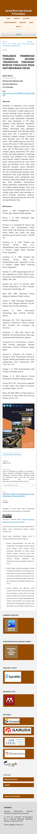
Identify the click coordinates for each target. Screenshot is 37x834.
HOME (8, 18)
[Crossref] (18, 721)
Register (23, 22)
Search (18, 34)
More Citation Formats (11, 485)
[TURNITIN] (18, 677)
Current (16, 18)
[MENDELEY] (18, 700)
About (18, 27)
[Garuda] (18, 731)
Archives (26, 18)
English (7, 785)
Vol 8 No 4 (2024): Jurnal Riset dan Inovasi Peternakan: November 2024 (18, 45)
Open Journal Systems (12, 796)
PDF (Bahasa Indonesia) (12, 454)
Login (31, 22)
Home (4, 42)
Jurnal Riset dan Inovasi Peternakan (18, 12)
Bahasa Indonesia (11, 779)
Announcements (10, 22)
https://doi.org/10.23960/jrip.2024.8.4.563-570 (19, 94)
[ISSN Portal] (18, 742)
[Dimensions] (18, 754)
